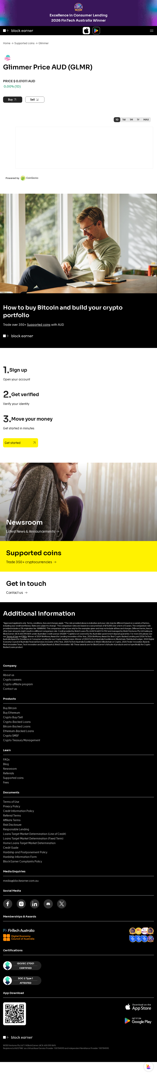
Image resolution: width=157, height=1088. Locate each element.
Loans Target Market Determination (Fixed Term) (33, 838)
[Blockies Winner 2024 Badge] (144, 930)
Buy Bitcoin (10, 708)
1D (117, 119)
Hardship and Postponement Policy (25, 852)
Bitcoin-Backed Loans (16, 726)
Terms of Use (12, 636)
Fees (6, 782)
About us (8, 675)
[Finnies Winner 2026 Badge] (150, 938)
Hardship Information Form (20, 856)
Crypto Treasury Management (21, 740)
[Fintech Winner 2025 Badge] (150, 930)
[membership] (18, 930)
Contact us (10, 688)
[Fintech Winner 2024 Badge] (132, 930)
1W (124, 119)
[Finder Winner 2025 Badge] (132, 938)
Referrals (8, 773)
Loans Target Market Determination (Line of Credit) (34, 833)
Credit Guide (10, 847)
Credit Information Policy (18, 811)
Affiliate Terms (11, 820)
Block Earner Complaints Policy (22, 861)
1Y (138, 119)
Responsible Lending (16, 829)
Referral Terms (12, 815)
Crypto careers (12, 679)
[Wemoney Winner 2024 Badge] (138, 930)
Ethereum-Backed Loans (18, 731)
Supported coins (24, 43)
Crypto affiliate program (18, 684)
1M (131, 119)
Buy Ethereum (11, 712)
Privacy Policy (11, 806)
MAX (146, 119)
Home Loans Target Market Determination (29, 843)
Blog (6, 764)
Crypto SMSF (11, 735)
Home (6, 43)
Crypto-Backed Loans (17, 721)
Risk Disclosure (12, 824)
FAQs (24, 636)
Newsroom (10, 768)
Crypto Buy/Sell (13, 717)
